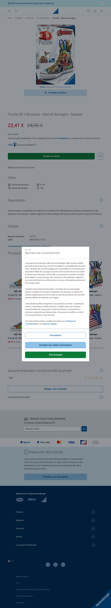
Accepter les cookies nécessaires (55, 345)
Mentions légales (50, 324)
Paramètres (55, 335)
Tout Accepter (55, 354)
